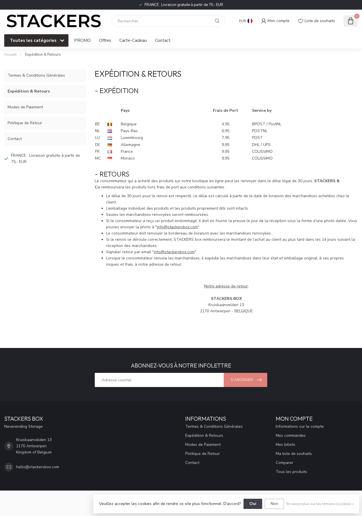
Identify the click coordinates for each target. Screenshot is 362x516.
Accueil (10, 54)
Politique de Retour (25, 123)
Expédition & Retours (43, 54)
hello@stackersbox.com (37, 467)
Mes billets (285, 444)
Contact (163, 40)
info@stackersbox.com (177, 227)
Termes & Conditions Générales (36, 75)
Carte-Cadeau (133, 40)
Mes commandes (291, 435)
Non (274, 503)
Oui (252, 503)
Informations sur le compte (300, 426)
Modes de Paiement (25, 107)
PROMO (82, 40)
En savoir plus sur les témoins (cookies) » (320, 503)
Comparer (284, 462)
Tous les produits (291, 471)
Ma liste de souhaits (294, 453)
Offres (105, 40)
